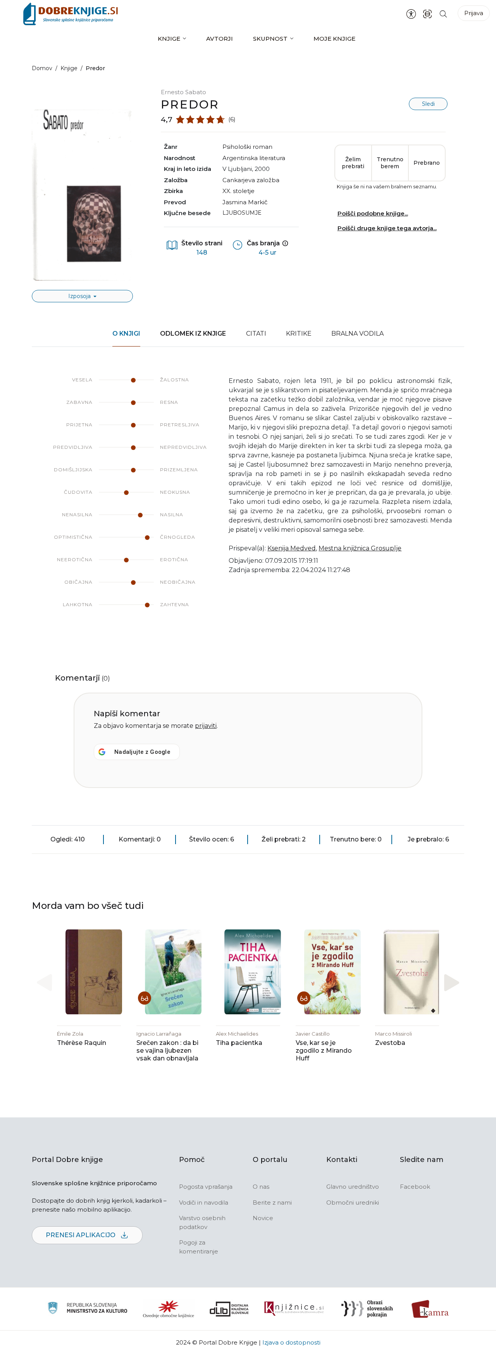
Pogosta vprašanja (205, 1186)
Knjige (169, 38)
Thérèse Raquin (81, 1042)
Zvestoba (390, 1042)
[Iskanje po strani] (443, 13)
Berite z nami (272, 1202)
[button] (451, 982)
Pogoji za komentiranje (198, 1247)
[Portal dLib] (229, 1309)
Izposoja (80, 296)
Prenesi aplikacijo (81, 1235)
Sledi (428, 103)
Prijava (473, 13)
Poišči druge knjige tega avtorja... (387, 228)
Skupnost (270, 38)
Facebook (415, 1186)
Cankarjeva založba (250, 180)
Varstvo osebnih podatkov (202, 1222)
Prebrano (426, 162)
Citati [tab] (256, 333)
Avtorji (219, 38)
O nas (261, 1186)
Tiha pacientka (239, 1042)
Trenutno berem (390, 163)
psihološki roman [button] (247, 146)
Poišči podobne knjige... (373, 213)
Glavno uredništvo (352, 1186)
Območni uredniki (352, 1202)
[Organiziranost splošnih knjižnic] (169, 1309)
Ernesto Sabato (183, 92)
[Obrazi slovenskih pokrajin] (367, 1309)
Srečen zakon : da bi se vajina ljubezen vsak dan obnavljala (167, 1050)
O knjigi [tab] (126, 333)
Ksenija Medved (291, 548)
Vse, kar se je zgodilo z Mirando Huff (324, 1050)
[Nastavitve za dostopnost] (411, 13)
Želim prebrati (353, 163)
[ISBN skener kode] (427, 13)
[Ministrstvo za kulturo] (87, 1309)
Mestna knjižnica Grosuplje (360, 548)
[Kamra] (430, 1309)
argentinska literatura (253, 158)
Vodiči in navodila (203, 1202)
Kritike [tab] (299, 333)
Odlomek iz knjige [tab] (193, 333)
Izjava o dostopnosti (291, 1342)
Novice (263, 1218)
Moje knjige (334, 38)
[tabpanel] (248, 500)
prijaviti (206, 725)
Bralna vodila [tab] (357, 333)
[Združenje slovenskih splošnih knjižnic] (294, 1309)
